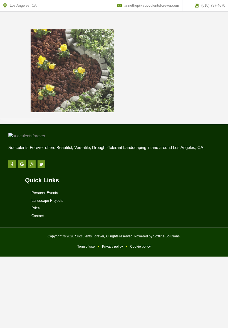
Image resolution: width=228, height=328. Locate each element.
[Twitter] (41, 164)
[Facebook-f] (12, 164)
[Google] (22, 164)
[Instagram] (32, 164)
